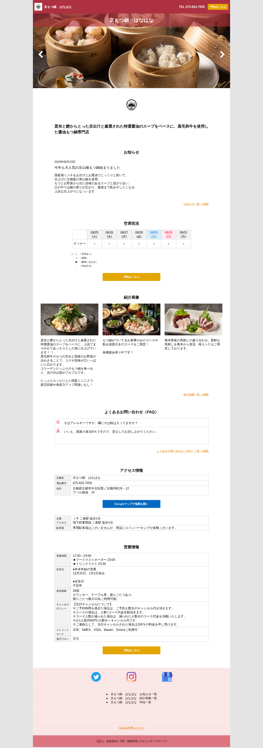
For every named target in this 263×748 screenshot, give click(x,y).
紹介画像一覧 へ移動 (196, 394)
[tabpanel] (131, 50)
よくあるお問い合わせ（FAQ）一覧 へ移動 (183, 450)
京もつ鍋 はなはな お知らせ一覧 (134, 694)
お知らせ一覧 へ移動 (196, 203)
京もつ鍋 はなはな (58, 6)
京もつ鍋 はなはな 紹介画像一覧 (134, 698)
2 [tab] (126, 84)
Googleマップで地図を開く (131, 503)
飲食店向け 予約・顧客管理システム (136, 741)
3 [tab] (131, 84)
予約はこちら (218, 6)
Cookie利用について (131, 727)
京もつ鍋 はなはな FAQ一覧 (131, 702)
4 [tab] (137, 84)
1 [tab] (120, 84)
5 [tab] (143, 84)
